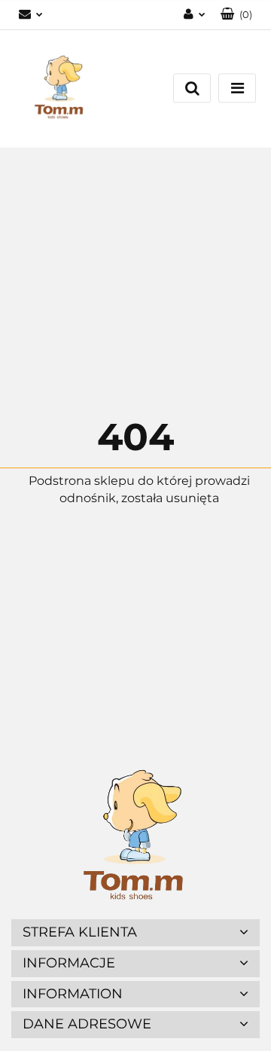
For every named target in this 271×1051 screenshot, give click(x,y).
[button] (236, 14)
